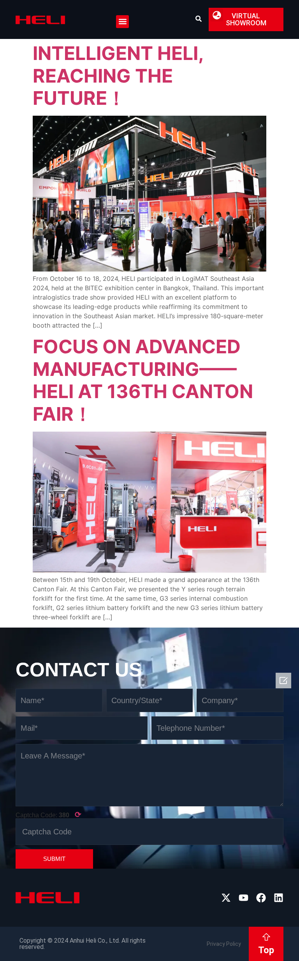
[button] (122, 21)
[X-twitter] (226, 898)
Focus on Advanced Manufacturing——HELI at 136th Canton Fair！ (143, 380)
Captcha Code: (48, 814)
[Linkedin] (278, 898)
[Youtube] (243, 898)
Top (266, 950)
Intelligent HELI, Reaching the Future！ (118, 75)
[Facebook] (261, 898)
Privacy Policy (224, 944)
